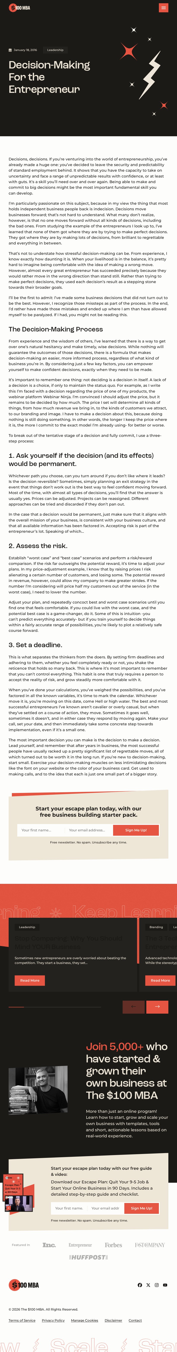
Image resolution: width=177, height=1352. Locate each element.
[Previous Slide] (134, 1007)
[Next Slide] (157, 1007)
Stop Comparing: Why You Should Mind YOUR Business (68, 943)
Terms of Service (22, 1320)
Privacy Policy (53, 1320)
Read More (30, 980)
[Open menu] (163, 7)
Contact (135, 1320)
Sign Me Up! (136, 830)
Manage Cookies (84, 1320)
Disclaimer (113, 1320)
